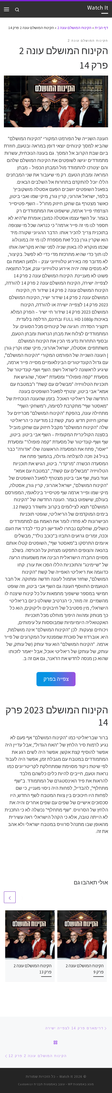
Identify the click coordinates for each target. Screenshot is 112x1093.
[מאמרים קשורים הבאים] (10, 897)
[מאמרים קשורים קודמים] (22, 897)
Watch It (66, 1076)
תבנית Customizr (30, 1084)
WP (70, 1084)
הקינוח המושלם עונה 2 (74, 27)
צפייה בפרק (56, 679)
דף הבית (101, 27)
